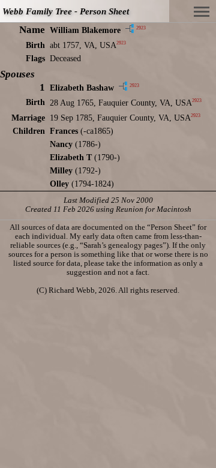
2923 (141, 28)
